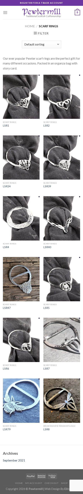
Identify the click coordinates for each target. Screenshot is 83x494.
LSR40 (47, 247)
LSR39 (47, 186)
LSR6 (6, 368)
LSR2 (46, 125)
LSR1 (6, 125)
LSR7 (46, 368)
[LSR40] (61, 218)
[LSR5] (61, 279)
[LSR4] (21, 218)
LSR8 (46, 429)
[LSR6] (21, 340)
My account (33, 483)
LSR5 (46, 307)
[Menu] (5, 12)
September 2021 (14, 460)
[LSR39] (61, 157)
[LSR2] (61, 97)
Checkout (52, 483)
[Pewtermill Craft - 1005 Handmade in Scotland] (41, 13)
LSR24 (7, 186)
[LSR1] (21, 97)
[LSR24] (21, 157)
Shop (64, 483)
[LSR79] (21, 400)
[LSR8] (61, 400)
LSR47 (7, 307)
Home (30, 26)
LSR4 (6, 247)
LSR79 (7, 429)
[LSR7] (61, 340)
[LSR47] (21, 279)
